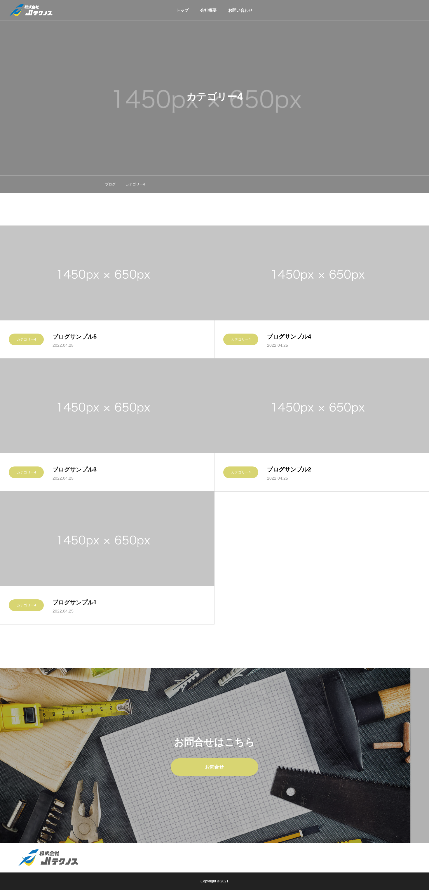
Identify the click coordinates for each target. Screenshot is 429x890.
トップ (182, 10)
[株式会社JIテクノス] (31, 10)
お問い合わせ (240, 10)
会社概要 (208, 10)
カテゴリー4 (26, 339)
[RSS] (416, 858)
